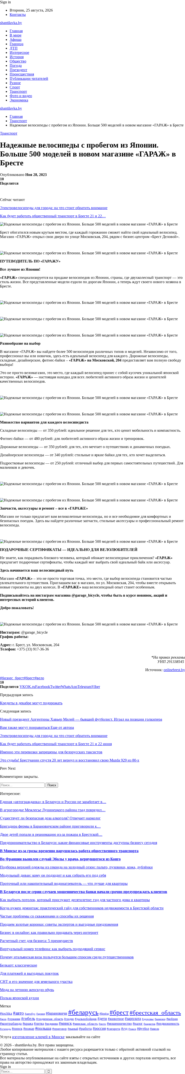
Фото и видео (21, 96)
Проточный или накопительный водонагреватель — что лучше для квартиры (64, 883)
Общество (18, 61)
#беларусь (83, 1012)
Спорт (15, 87)
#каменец (160, 1019)
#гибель (28, 1018)
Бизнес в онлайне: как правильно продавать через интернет (49, 932)
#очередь (5, 1028)
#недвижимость (167, 1023)
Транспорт (18, 91)
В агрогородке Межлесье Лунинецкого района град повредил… (53, 810)
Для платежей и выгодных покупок (29, 973)
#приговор (59, 1028)
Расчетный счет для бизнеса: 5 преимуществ (36, 941)
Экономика (19, 100)
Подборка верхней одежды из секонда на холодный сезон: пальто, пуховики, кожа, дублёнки (76, 867)
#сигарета (113, 1028)
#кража (28, 1023)
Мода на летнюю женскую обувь (27, 990)
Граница (16, 44)
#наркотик (149, 1023)
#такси (132, 1028)
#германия (13, 1019)
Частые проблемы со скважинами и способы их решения (47, 916)
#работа (85, 1028)
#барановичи (56, 1013)
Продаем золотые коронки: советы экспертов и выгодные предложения (59, 924)
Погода (16, 65)
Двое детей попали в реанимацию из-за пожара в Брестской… (51, 834)
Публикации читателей (29, 78)
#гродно (69, 1019)
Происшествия (22, 74)
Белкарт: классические (18, 965)
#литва (39, 1023)
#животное (116, 1019)
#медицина (51, 1023)
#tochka (6, 1013)
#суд (124, 1028)
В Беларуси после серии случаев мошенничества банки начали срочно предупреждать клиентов (83, 892)
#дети (102, 1019)
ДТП (14, 48)
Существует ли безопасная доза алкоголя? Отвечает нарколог (50, 818)
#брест (29, 678)
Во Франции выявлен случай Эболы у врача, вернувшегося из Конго (60, 859)
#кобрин (172, 1019)
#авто (18, 1013)
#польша (43, 1028)
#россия (99, 1028)
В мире (15, 35)
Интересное (19, 52)
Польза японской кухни (19, 998)
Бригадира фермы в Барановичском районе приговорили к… (50, 826)
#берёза (104, 1013)
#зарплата (133, 1019)
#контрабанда (11, 1023)
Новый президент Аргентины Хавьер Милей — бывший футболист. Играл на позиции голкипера (81, 719)
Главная (16, 31)
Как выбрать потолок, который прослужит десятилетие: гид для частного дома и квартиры (75, 900)
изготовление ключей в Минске (38, 1037)
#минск (65, 1023)
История (17, 57)
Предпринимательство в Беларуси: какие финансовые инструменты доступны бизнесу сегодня (78, 843)
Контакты (18, 14)
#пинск (17, 1028)
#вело (39, 678)
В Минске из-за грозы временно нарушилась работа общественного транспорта (69, 851)
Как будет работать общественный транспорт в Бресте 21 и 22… (53, 216)
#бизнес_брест (12, 678)
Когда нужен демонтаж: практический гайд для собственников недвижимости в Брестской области (82, 908)
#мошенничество (119, 1023)
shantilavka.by (11, 23)
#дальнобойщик (86, 1019)
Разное (15, 83)
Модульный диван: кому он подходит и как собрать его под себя (53, 875)
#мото (102, 1023)
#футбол (143, 1028)
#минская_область (85, 1023)
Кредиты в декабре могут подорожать (31, 703)
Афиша (15, 39)
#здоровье (148, 1019)
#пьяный (73, 1028)
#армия (40, 1013)
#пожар (28, 1028)
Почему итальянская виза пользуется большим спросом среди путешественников (67, 957)
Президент (18, 70)
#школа (154, 1028)
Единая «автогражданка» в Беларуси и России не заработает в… (53, 802)
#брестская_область (155, 1012)
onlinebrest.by (174, 670)
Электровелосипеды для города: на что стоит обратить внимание (53, 208)
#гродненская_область (49, 1019)
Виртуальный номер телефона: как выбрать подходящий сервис (52, 949)
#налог (138, 1023)
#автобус (30, 1013)
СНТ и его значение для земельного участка (36, 982)
